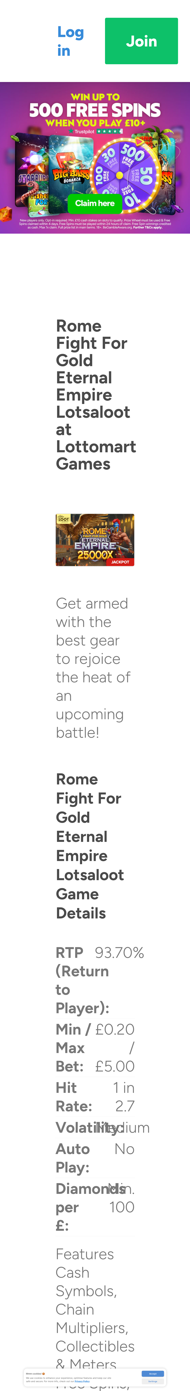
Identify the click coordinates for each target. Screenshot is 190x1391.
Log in (70, 41)
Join (141, 41)
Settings (152, 1381)
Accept (153, 1374)
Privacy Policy (82, 1381)
